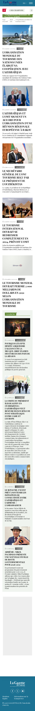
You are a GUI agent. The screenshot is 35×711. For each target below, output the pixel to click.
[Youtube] (22, 691)
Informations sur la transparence (21, 697)
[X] (17, 691)
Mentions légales (5, 697)
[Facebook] (12, 691)
